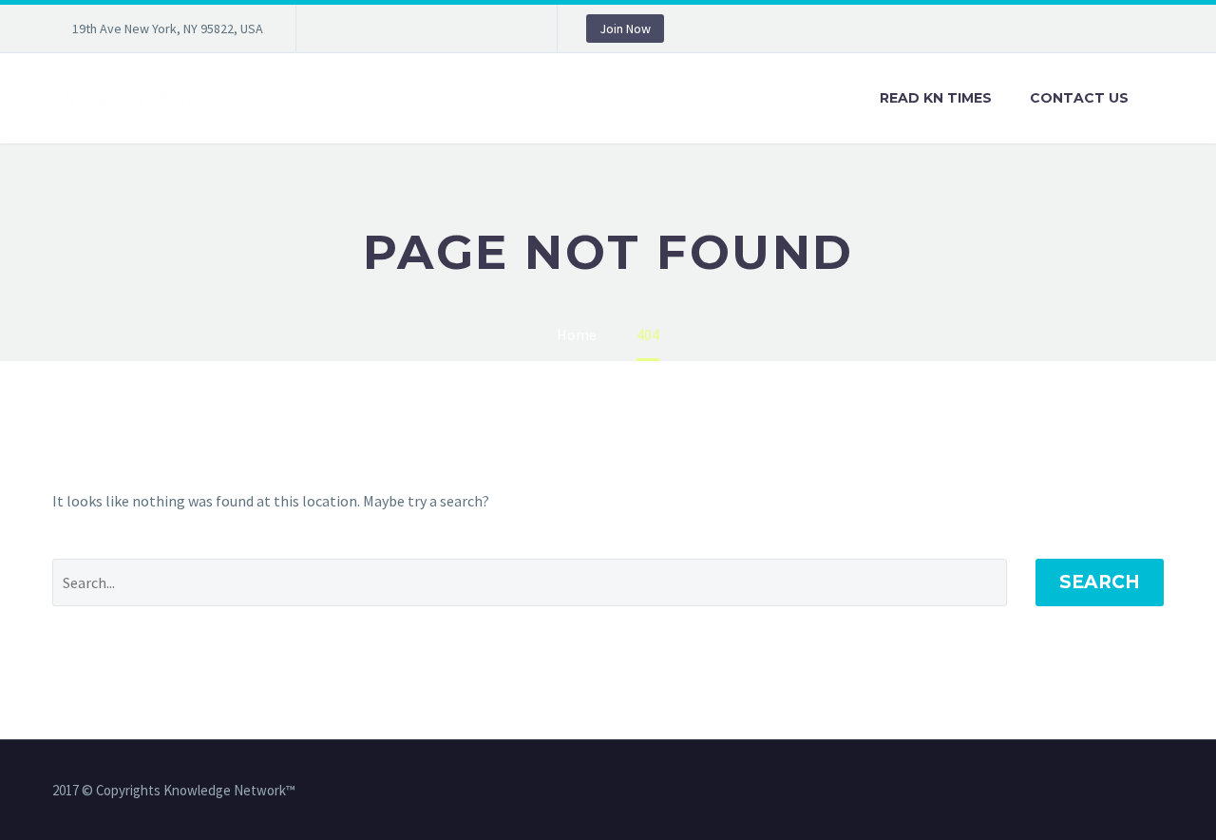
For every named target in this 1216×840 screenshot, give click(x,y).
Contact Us (1079, 97)
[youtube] (510, 28)
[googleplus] (481, 28)
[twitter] (396, 28)
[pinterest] (453, 28)
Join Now (625, 28)
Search (1099, 582)
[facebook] (339, 28)
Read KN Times (936, 97)
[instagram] (424, 28)
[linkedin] (367, 28)
